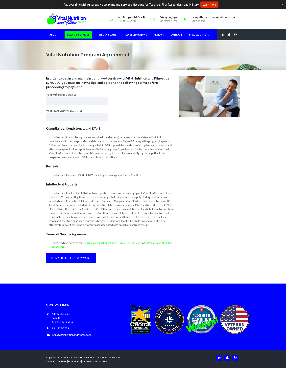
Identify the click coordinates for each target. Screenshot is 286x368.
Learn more (209, 4)
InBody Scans (107, 34)
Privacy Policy (74, 361)
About (53, 34)
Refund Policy (133, 242)
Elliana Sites (101, 361)
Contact (177, 34)
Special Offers (199, 34)
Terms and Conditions (56, 361)
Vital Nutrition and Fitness (81, 357)
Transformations (135, 34)
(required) (61, 94)
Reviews (159, 34)
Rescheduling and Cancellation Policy (104, 242)
